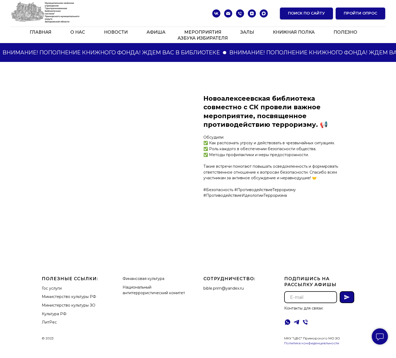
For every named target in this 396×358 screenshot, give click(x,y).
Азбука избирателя (203, 38)
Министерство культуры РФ (69, 296)
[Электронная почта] (228, 13)
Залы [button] (247, 32)
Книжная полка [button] (294, 32)
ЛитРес (49, 322)
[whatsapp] (287, 322)
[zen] (252, 13)
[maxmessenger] (264, 13)
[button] (360, 14)
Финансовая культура (143, 278)
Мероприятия (202, 32)
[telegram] (296, 322)
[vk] (216, 13)
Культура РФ (54, 313)
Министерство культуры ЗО (68, 305)
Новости (116, 32)
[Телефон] (240, 13)
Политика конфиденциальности (311, 343)
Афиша (156, 32)
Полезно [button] (345, 32)
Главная (40, 32)
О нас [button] (77, 32)
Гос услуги (52, 288)
